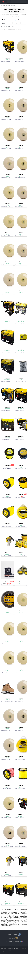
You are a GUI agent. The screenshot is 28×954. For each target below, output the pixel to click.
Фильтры (6, 20)
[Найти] (8, 1)
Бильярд (3, 29)
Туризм (19, 29)
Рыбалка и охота (11, 29)
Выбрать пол (20, 20)
